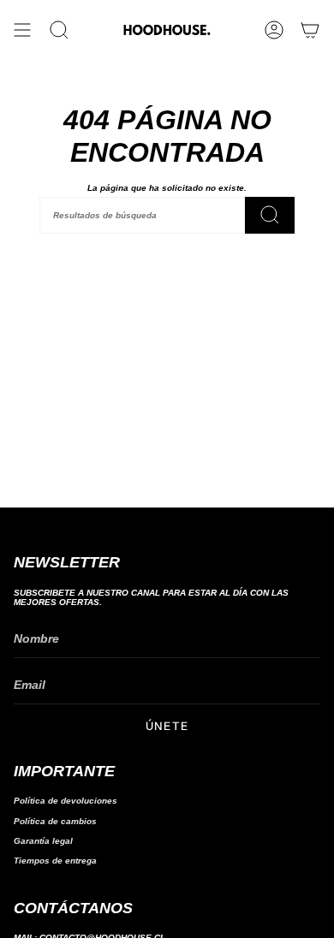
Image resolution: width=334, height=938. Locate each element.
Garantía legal (43, 841)
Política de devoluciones (65, 800)
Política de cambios (55, 821)
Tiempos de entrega (55, 860)
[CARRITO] (310, 30)
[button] (59, 30)
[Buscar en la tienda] (270, 215)
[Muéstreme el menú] (22, 30)
